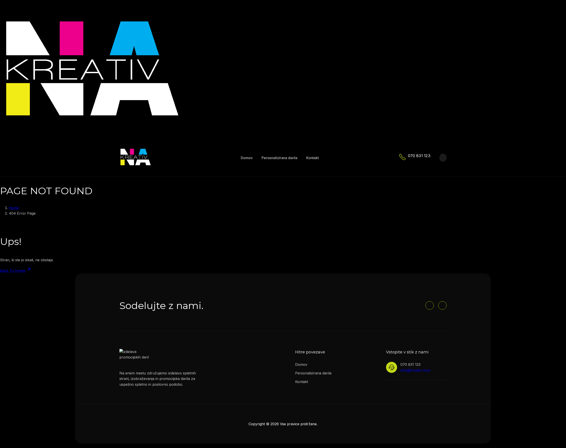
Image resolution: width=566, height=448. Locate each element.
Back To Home (13, 270)
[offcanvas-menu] (443, 158)
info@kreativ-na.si (415, 370)
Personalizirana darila (279, 158)
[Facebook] (429, 305)
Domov (247, 158)
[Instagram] (442, 305)
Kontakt (312, 158)
